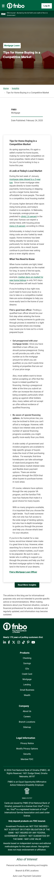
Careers (27, 716)
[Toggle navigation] (3, 5)
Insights (15, 88)
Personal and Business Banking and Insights (27, 865)
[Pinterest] (28, 642)
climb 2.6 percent (29, 216)
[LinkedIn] (4, 642)
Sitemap (27, 727)
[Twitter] (13, 642)
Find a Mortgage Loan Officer (23, 572)
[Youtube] (33, 642)
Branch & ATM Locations (27, 870)
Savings (27, 663)
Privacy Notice (27, 743)
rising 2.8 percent (17, 226)
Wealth (27, 695)
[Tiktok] (23, 642)
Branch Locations (27, 722)
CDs (27, 668)
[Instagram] (18, 642)
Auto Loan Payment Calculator (27, 876)
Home (6, 88)
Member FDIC (27, 759)
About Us (27, 711)
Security (27, 754)
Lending (27, 684)
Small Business (27, 690)
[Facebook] (9, 642)
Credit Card (27, 674)
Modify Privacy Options (27, 748)
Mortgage (27, 679)
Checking (27, 658)
